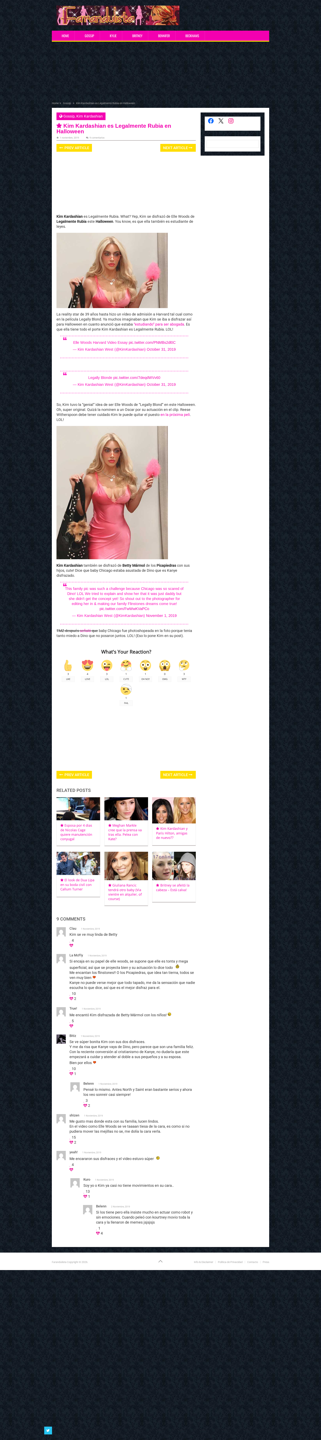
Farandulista (59, 1262)
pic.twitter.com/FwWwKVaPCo (124, 609)
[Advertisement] (160, 72)
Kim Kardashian (89, 116)
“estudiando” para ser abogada (159, 324)
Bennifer (164, 35)
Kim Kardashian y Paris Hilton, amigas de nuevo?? (171, 833)
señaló (85, 630)
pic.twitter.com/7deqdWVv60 (136, 378)
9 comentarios (97, 137)
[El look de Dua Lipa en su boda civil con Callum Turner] (78, 863)
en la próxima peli (175, 414)
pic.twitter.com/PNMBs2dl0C (152, 342)
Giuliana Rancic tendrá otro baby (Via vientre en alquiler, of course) (125, 892)
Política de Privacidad (230, 1262)
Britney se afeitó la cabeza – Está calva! (172, 887)
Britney (137, 35)
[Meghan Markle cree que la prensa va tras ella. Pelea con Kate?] (126, 808)
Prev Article (76, 148)
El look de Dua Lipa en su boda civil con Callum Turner (77, 884)
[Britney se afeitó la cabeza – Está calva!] (174, 866)
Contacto (252, 1262)
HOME (65, 35)
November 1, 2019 (161, 616)
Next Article (176, 148)
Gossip (89, 35)
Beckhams (192, 35)
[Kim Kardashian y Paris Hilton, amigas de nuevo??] (174, 810)
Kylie (113, 35)
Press (266, 1262)
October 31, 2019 (161, 349)
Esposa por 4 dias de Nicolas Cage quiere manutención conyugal (76, 832)
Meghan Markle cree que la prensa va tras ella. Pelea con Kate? (125, 832)
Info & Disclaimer (203, 1262)
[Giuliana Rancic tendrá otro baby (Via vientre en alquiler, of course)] (126, 866)
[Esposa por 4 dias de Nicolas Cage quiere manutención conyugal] (78, 808)
